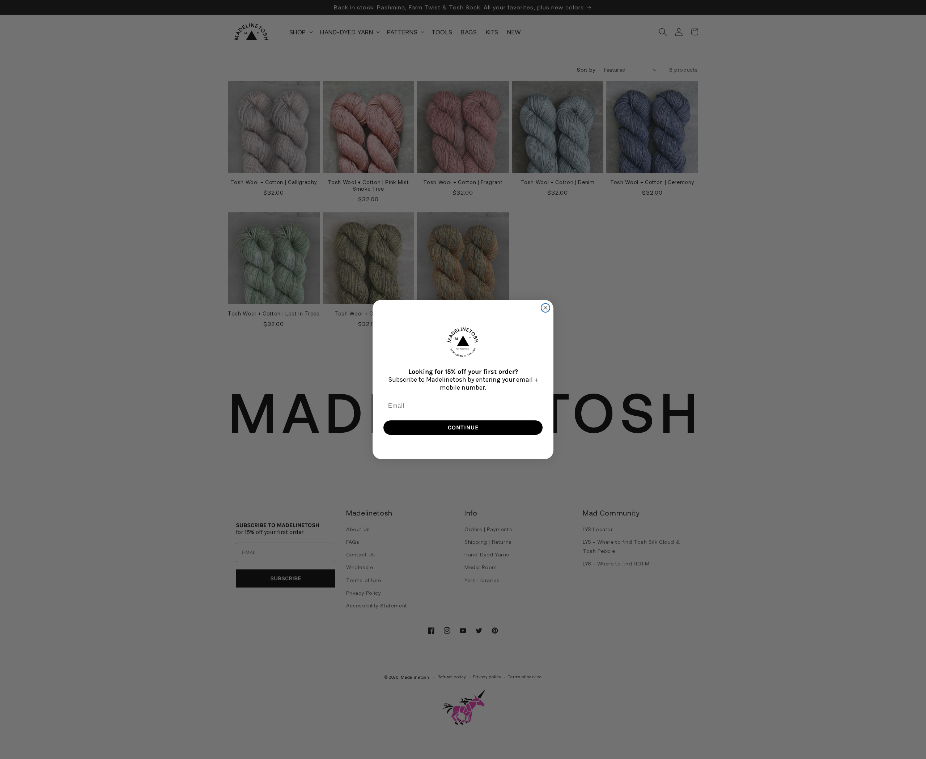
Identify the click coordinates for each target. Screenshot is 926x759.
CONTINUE (463, 427)
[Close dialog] (545, 308)
